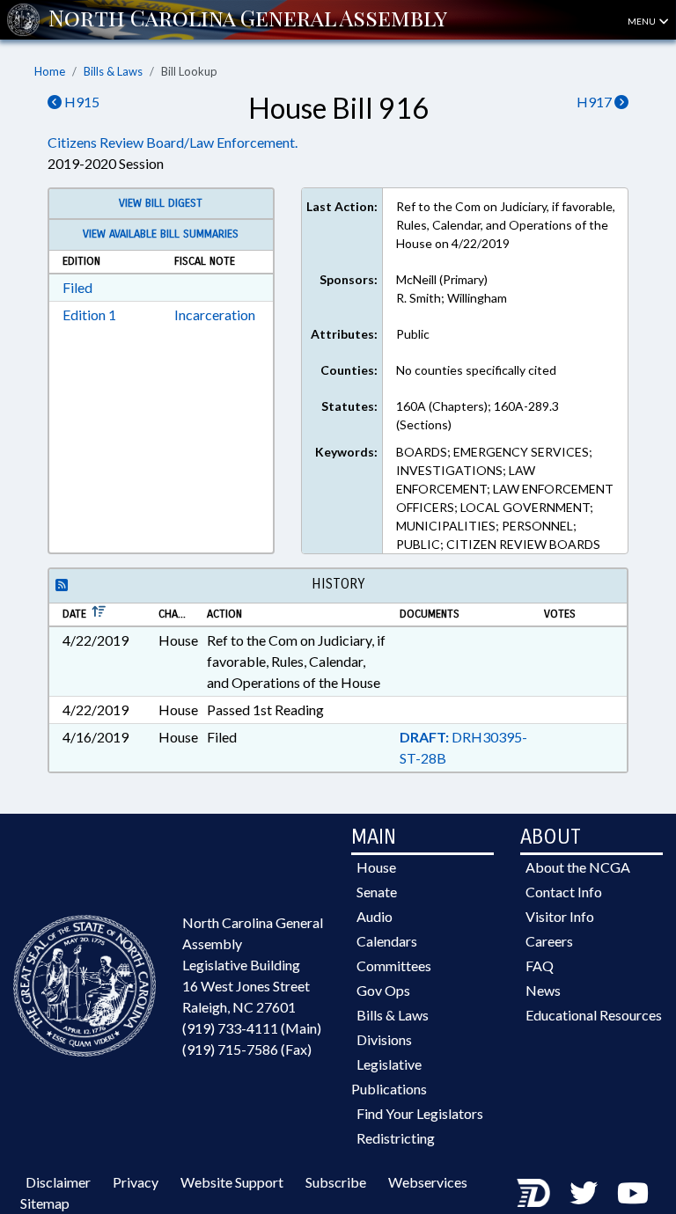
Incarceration (214, 314)
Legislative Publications (389, 1076)
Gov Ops (383, 990)
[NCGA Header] (247, 19)
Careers (549, 940)
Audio (374, 916)
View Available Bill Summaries (161, 234)
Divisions (384, 1039)
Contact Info (563, 891)
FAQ (539, 965)
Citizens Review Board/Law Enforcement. (173, 142)
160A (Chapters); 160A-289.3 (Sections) (477, 415)
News (543, 990)
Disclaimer (58, 1182)
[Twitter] (583, 1192)
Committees (393, 965)
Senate (376, 891)
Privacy (135, 1182)
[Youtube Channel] (633, 1192)
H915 (80, 101)
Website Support (231, 1182)
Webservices (427, 1182)
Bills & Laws (113, 71)
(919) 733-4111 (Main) (251, 1028)
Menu (643, 21)
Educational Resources (593, 1014)
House (376, 867)
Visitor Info (559, 916)
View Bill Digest (160, 203)
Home (49, 71)
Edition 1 (89, 314)
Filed (77, 287)
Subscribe (335, 1182)
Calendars (386, 940)
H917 (595, 101)
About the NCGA (577, 867)
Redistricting (395, 1138)
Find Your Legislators (419, 1113)
